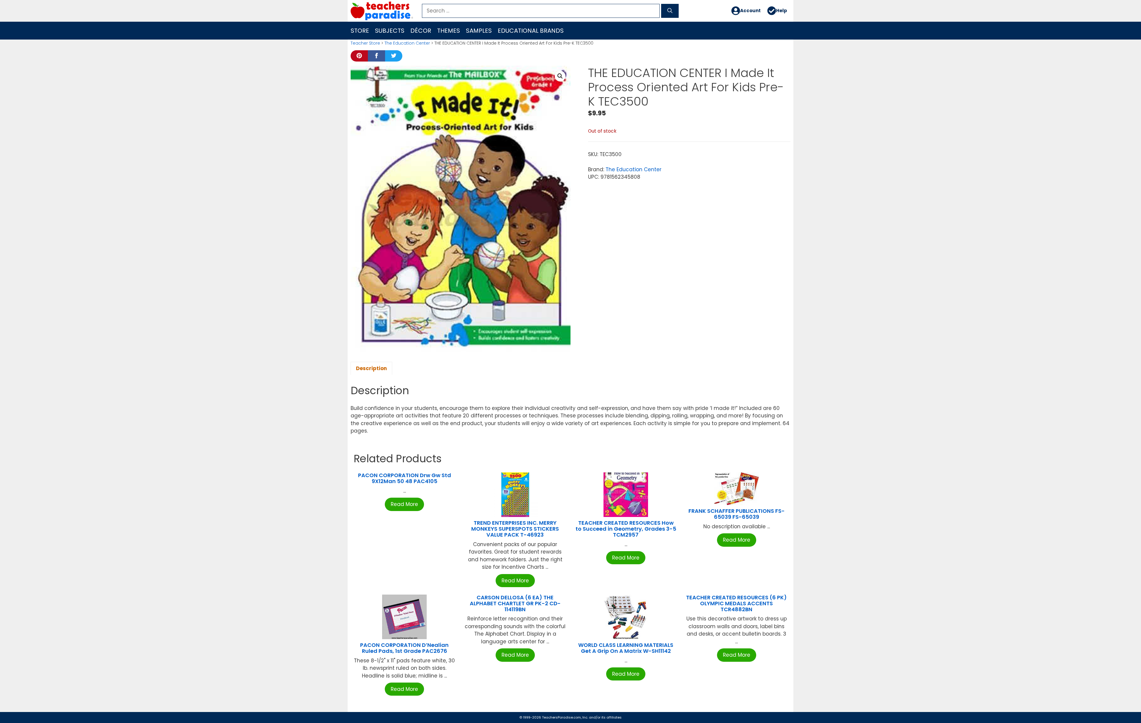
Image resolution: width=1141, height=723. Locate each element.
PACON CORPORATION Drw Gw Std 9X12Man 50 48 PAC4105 (404, 478)
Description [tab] (371, 368)
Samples (479, 30)
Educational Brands (531, 30)
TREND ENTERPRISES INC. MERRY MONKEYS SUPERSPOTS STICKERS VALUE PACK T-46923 (515, 528)
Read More (404, 504)
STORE (360, 30)
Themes (448, 30)
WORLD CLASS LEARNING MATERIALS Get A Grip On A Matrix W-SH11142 (625, 648)
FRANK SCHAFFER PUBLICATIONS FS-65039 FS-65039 (736, 514)
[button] (560, 76)
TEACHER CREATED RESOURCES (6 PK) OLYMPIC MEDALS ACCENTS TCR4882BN (736, 603)
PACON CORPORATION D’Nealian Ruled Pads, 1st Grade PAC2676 (404, 648)
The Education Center (407, 43)
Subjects (389, 30)
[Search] (670, 11)
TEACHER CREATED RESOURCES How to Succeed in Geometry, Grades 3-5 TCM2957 (626, 528)
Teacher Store (365, 43)
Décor (420, 30)
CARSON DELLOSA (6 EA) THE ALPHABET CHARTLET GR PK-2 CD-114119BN (515, 603)
